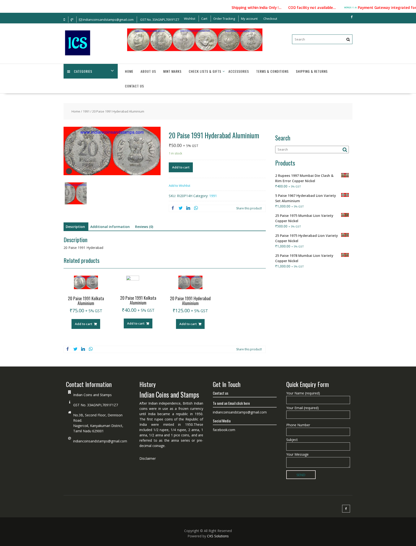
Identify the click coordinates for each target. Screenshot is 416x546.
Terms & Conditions (272, 71)
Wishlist (189, 18)
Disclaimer (147, 458)
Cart (204, 18)
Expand (69, 171)
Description (75, 226)
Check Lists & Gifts (205, 71)
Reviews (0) (144, 226)
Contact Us (134, 85)
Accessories (238, 71)
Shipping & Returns (312, 71)
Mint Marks (172, 71)
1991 (86, 111)
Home (129, 71)
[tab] (75, 226)
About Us (148, 71)
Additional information (110, 226)
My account (249, 18)
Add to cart (180, 167)
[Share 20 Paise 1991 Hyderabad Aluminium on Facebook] (173, 208)
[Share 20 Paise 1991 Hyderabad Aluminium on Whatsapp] (196, 208)
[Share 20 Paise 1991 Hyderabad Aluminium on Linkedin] (188, 208)
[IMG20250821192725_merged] (76, 194)
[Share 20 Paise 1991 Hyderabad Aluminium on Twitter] (180, 208)
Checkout (270, 18)
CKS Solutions (218, 536)
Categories (83, 71)
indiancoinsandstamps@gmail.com (100, 441)
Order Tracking (224, 18)
